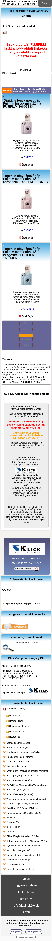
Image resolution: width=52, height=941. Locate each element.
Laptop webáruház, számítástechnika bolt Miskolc (26, 458)
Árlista (39, 509)
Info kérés (26, 898)
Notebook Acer (16, 715)
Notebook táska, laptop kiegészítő (23, 752)
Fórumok (23, 519)
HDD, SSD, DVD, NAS (17, 789)
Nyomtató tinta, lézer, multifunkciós (23, 846)
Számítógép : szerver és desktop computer (27, 771)
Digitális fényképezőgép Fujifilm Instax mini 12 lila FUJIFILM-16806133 (22, 103)
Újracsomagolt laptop (19, 726)
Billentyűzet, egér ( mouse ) (19, 794)
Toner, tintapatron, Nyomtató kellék (23, 855)
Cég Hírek (12, 519)
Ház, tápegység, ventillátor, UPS (22, 775)
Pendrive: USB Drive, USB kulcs (22, 808)
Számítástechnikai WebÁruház (17, 685)
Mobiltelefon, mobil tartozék (19, 757)
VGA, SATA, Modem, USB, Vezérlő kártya (26, 785)
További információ (26, 937)
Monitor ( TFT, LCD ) (16, 818)
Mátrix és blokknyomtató (18, 850)
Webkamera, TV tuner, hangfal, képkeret (26, 799)
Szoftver (10, 832)
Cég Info (40, 517)
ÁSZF (26, 912)
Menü (45, 3)
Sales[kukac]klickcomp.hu (26, 464)
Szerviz (38, 514)
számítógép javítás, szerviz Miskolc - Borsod (26, 446)
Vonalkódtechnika (15, 864)
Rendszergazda (14, 517)
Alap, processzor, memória (19, 780)
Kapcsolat (29, 517)
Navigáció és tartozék (17, 766)
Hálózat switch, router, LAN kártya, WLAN (26, 841)
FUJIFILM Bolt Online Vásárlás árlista (18, 4)
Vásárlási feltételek (26, 905)
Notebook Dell (16, 721)
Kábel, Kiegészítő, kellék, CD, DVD (23, 836)
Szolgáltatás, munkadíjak (18, 860)
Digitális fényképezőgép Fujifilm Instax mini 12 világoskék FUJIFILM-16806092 (21, 253)
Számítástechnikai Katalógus (25, 512)
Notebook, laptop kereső (26, 642)
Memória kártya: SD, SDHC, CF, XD (24, 813)
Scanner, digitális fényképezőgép (22, 804)
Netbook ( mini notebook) (18, 743)
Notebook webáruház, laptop (24, 443)
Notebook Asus (16, 731)
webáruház (27, 406)
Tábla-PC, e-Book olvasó (18, 761)
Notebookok (15, 737)
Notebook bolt (30, 507)
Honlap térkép (26, 892)
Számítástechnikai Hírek (20, 514)
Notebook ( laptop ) (15, 708)
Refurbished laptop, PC (17, 747)
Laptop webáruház (22, 1)
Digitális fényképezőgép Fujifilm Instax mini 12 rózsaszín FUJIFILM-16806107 (25, 179)
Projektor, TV (12, 822)
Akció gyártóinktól (25, 509)
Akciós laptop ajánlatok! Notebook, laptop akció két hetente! (26, 415)
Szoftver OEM (13, 827)
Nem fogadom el (34, 932)
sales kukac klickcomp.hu (19, 671)
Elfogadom (16, 932)
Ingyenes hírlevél (26, 885)
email (26, 878)
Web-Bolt (38, 1)
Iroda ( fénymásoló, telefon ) (20, 869)
